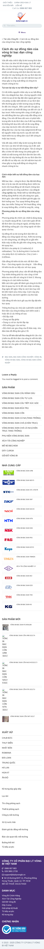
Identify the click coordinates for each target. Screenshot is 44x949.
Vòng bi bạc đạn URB (24, 471)
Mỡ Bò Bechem (10, 446)
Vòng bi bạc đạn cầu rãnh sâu (18, 393)
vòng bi (12, 95)
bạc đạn (8, 357)
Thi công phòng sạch (11, 803)
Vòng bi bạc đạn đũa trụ (15, 408)
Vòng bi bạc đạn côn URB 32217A (22, 635)
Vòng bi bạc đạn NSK (24, 528)
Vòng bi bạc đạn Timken (25, 557)
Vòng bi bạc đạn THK (24, 595)
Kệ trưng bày (7, 915)
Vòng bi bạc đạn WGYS (25, 480)
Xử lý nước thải (9, 822)
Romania (6, 753)
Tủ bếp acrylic (8, 847)
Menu (23, 32)
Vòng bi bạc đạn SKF (24, 499)
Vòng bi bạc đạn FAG (24, 538)
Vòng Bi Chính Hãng (11, 896)
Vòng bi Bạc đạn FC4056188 (21, 625)
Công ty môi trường (10, 815)
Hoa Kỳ (5, 773)
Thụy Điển (7, 743)
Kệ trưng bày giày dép (11, 789)
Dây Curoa (8, 451)
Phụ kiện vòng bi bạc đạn (15, 436)
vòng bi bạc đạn (12, 360)
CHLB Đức (7, 738)
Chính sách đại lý (22, 3)
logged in (17, 379)
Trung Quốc (8, 763)
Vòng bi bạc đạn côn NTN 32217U (22, 689)
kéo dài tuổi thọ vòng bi (22, 335)
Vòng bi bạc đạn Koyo (25, 547)
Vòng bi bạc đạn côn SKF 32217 (22, 716)
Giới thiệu (7, 3)
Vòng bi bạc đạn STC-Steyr (27, 490)
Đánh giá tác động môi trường (15, 829)
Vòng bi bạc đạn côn (13, 413)
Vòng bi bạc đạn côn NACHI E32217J (23, 662)
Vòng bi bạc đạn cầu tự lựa (17, 398)
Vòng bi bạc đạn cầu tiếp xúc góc (20, 403)
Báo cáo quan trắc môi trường (15, 837)
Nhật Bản (7, 748)
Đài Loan (6, 758)
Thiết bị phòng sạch (10, 809)
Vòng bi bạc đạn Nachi (25, 509)
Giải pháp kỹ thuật (10, 908)
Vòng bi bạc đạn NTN (24, 518)
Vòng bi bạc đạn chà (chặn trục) (20, 423)
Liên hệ (18, 5)
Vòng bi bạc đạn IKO (24, 576)
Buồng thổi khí (8, 843)
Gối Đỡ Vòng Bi (10, 456)
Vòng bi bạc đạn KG (24, 604)
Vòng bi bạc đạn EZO (24, 585)
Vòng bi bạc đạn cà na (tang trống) (21, 418)
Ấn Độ (5, 778)
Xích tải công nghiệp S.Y (26, 566)
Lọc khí (5, 796)
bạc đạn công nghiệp (23, 357)
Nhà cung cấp (11, 465)
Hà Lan (5, 768)
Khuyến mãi (8, 5)
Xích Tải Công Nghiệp (13, 441)
